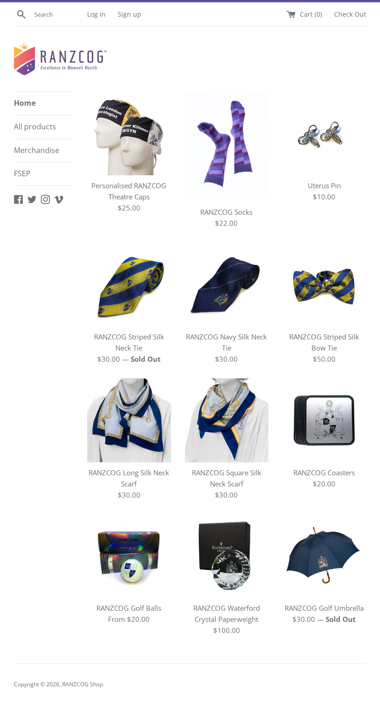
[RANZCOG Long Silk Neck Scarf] (129, 420)
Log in (96, 14)
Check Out (350, 14)
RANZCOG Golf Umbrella (324, 608)
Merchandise (36, 150)
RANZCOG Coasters (324, 472)
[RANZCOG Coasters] (324, 420)
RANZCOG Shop (82, 684)
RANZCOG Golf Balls (128, 608)
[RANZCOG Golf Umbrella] (324, 556)
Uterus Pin (324, 185)
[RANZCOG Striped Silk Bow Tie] (324, 284)
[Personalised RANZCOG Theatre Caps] (129, 133)
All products (35, 126)
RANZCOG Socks (226, 212)
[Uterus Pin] (324, 133)
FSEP (22, 173)
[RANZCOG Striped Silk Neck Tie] (129, 284)
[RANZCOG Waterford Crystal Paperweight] (227, 556)
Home (25, 103)
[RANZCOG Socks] (227, 146)
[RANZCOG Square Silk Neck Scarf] (227, 420)
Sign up (129, 14)
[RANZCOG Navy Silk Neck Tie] (227, 284)
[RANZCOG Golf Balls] (129, 556)
